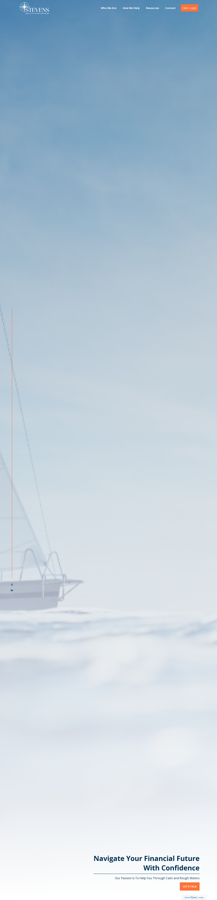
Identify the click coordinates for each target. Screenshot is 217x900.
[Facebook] (12, 585)
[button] (109, 8)
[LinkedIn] (12, 590)
